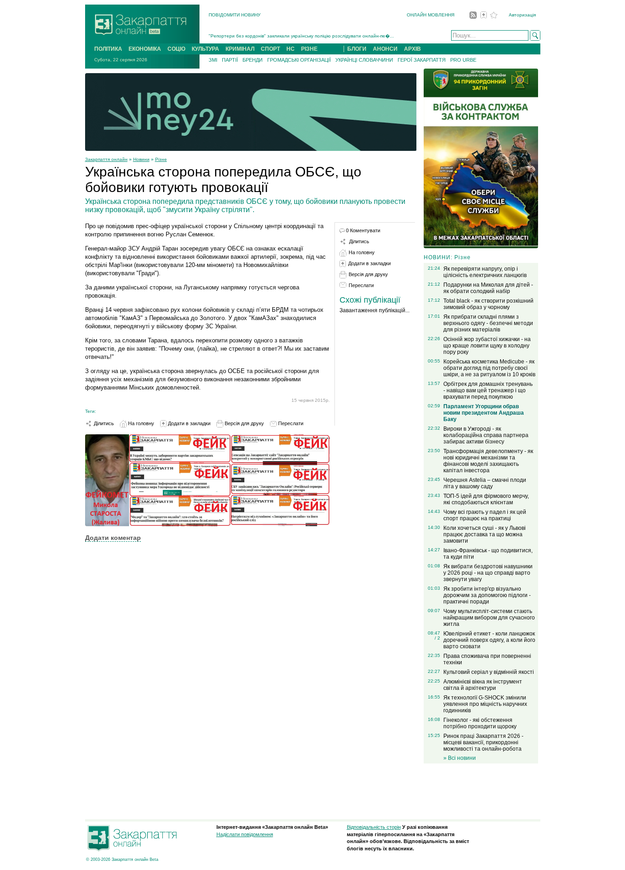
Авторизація (522, 14)
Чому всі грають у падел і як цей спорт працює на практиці (484, 515)
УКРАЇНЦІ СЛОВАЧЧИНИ (364, 60)
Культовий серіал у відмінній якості (488, 672)
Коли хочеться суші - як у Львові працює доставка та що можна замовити (484, 534)
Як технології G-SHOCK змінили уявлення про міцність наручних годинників (485, 704)
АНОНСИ (385, 49)
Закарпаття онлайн (106, 159)
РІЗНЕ (309, 49)
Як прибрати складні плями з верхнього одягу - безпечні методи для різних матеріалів (488, 323)
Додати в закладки (188, 423)
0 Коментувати (363, 230)
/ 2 (437, 637)
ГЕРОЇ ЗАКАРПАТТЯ (422, 60)
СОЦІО (176, 49)
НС (290, 49)
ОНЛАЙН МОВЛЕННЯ (430, 14)
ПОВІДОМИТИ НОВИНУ (234, 14)
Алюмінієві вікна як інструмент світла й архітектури (482, 684)
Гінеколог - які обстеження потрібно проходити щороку (480, 723)
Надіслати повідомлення (244, 834)
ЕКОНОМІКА (145, 49)
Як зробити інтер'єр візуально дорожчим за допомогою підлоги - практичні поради (487, 595)
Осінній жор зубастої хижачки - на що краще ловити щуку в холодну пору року (487, 345)
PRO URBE (463, 60)
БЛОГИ (356, 49)
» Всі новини (459, 758)
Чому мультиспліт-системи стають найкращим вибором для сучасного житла (489, 617)
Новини (141, 159)
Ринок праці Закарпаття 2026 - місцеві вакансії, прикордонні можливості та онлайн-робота (483, 742)
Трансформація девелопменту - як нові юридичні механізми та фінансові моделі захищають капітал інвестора (488, 461)
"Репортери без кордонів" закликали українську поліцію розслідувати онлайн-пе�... (301, 31)
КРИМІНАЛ (240, 49)
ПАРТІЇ (230, 60)
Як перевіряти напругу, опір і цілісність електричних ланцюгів (485, 272)
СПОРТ (270, 49)
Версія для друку (243, 423)
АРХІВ (412, 49)
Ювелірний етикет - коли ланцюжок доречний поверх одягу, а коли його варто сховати (489, 640)
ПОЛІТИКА (108, 49)
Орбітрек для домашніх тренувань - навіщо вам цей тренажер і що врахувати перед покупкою (488, 390)
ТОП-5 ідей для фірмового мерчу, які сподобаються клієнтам (486, 499)
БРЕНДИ (252, 60)
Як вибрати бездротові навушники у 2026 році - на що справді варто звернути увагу (488, 572)
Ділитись (103, 423)
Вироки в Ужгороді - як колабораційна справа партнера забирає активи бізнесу (485, 435)
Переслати (290, 423)
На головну (140, 423)
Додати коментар (113, 537)
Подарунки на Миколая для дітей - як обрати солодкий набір (488, 288)
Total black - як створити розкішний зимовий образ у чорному (488, 304)
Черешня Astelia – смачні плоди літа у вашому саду (484, 483)
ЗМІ (213, 60)
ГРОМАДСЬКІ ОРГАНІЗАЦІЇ (299, 60)
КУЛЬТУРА (205, 49)
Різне (161, 159)
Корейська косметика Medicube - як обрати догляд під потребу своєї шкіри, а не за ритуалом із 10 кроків (489, 368)
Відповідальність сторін (374, 827)
